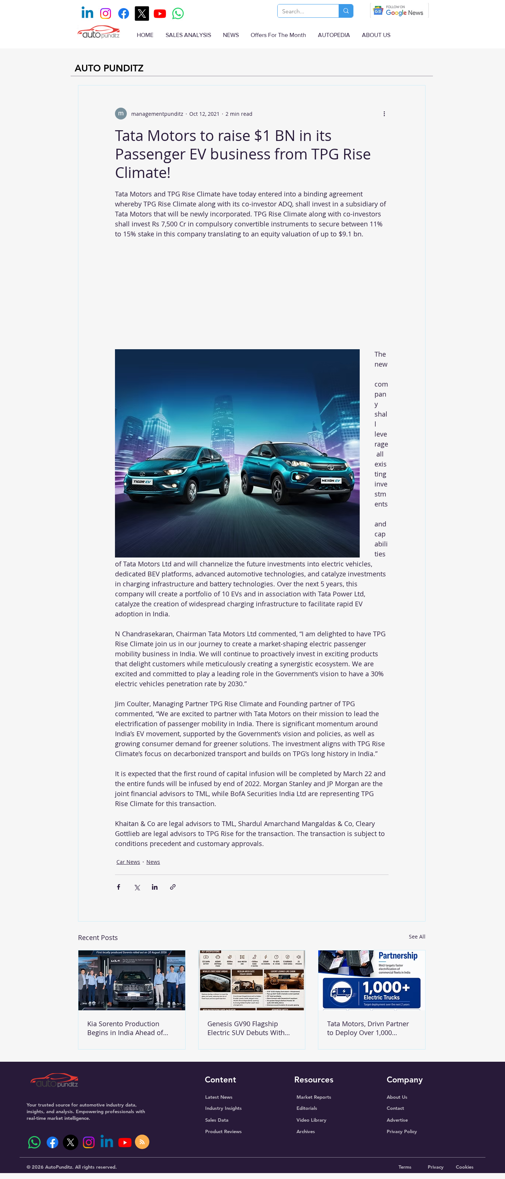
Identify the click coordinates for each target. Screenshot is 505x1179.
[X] (142, 13)
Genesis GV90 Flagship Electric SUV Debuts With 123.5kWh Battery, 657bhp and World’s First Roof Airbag (247, 1028)
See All (417, 936)
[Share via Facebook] (118, 886)
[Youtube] (160, 13)
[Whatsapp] (178, 13)
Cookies (465, 1167)
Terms (405, 1167)
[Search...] (346, 10)
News (153, 861)
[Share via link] (172, 886)
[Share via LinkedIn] (154, 886)
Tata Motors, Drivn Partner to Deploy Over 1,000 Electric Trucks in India (368, 1028)
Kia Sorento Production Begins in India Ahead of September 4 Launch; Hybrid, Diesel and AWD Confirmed (125, 1028)
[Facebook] (123, 13)
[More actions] (384, 113)
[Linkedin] (87, 13)
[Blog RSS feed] (142, 1142)
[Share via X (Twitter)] (136, 886)
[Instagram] (105, 13)
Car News (128, 861)
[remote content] (252, 291)
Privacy (436, 1167)
